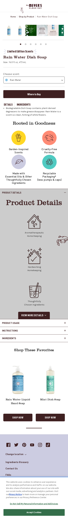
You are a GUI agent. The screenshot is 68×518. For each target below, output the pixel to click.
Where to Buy (34, 94)
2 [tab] (25, 44)
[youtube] (32, 445)
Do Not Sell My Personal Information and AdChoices (34, 504)
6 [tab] (45, 44)
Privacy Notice (15, 494)
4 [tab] (35, 44)
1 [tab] (20, 44)
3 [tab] (30, 44)
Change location (15, 454)
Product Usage (10, 323)
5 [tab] (40, 44)
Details (8, 104)
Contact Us (12, 468)
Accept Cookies (34, 512)
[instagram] (40, 445)
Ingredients (24, 104)
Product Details (11, 192)
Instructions (10, 330)
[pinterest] (24, 445)
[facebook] (8, 445)
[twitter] (16, 445)
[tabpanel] (8, 30)
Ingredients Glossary (17, 462)
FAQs (8, 474)
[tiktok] (48, 445)
